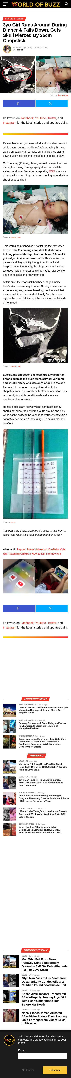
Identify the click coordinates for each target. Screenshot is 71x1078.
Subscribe (55, 1070)
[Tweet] (52, 103)
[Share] (19, 103)
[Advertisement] (35, 671)
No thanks (28, 1070)
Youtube (40, 118)
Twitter (52, 118)
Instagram (9, 122)
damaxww (15, 237)
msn (13, 522)
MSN (52, 171)
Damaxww (63, 95)
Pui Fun (19, 50)
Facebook (27, 118)
